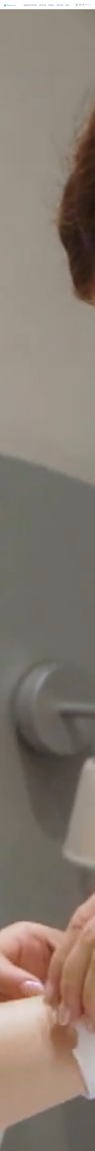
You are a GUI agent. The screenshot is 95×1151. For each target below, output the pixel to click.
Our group (42, 5)
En (86, 4)
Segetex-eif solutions (30, 5)
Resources (60, 5)
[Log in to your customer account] (77, 4)
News (67, 5)
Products (51, 5)
